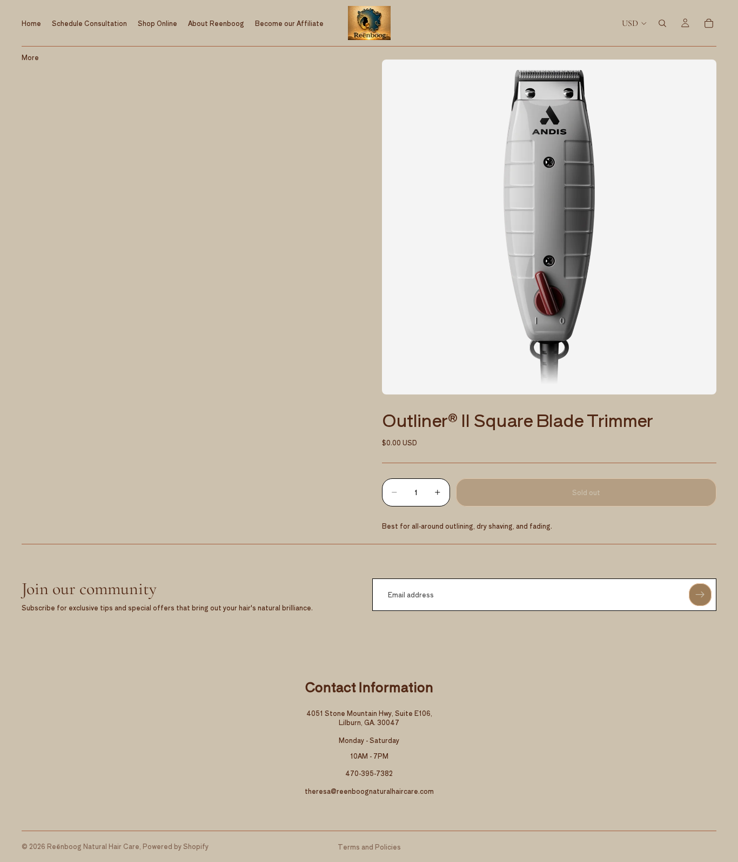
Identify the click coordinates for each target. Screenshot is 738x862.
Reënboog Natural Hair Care (93, 846)
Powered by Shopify (176, 846)
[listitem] (30, 57)
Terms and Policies (369, 846)
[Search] (662, 23)
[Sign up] (700, 594)
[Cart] (709, 23)
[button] (549, 227)
